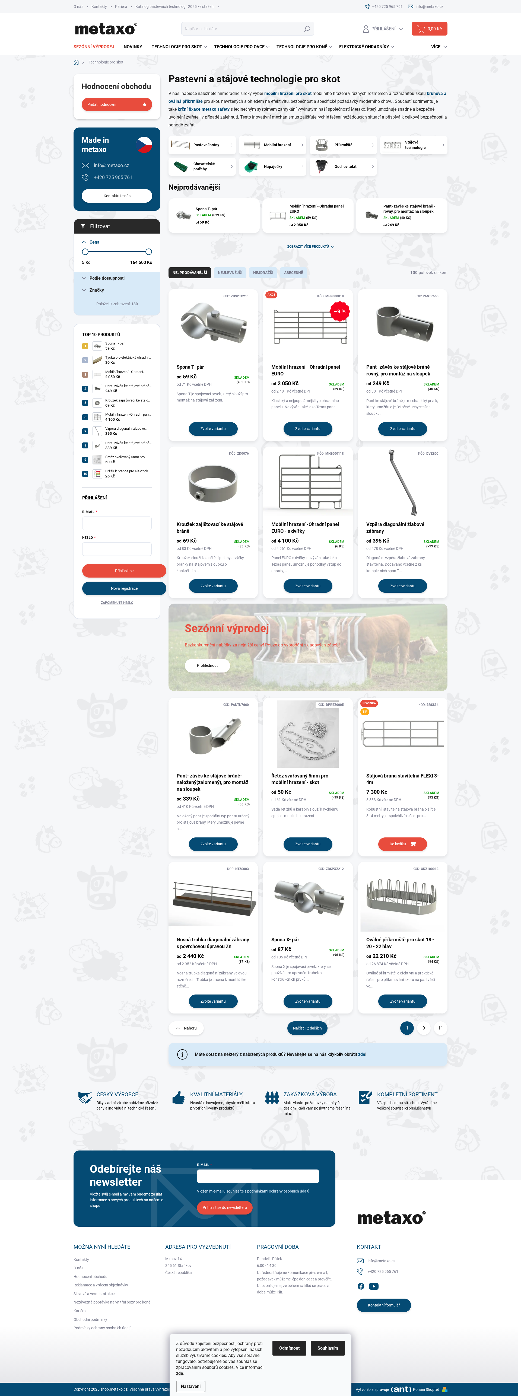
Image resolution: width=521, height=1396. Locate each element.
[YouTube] (374, 1285)
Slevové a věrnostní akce (94, 1294)
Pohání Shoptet (426, 1389)
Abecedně (293, 272)
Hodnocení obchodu (90, 1276)
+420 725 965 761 (113, 177)
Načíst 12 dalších (307, 1028)
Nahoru (190, 1028)
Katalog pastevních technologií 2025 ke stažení (174, 6)
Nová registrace (124, 588)
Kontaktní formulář (384, 1305)
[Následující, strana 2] (424, 1028)
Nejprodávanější (190, 272)
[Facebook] (361, 1285)
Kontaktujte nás (117, 196)
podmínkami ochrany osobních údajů (278, 1191)
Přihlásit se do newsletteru (225, 1207)
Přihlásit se (124, 571)
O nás (78, 6)
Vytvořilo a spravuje (372, 1389)
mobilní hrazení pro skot (288, 93)
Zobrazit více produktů (308, 246)
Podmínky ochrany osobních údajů (103, 1328)
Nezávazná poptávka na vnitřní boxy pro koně (112, 1302)
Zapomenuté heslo (117, 603)
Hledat (307, 29)
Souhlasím (327, 1348)
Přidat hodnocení (101, 104)
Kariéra (121, 6)
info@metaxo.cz (111, 165)
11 (440, 1028)
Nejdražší (263, 272)
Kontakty (99, 6)
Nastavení (191, 1386)
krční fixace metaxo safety (203, 109)
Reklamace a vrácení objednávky (101, 1285)
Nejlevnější (230, 272)
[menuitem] (96, 47)
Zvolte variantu (213, 428)
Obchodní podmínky (90, 1319)
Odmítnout (289, 1348)
